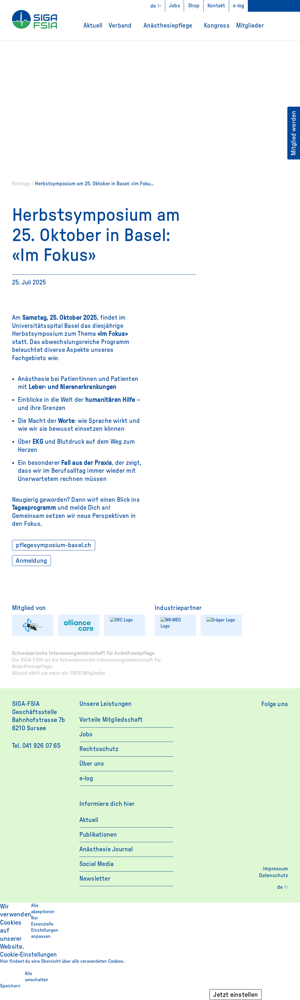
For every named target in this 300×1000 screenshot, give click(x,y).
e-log (238, 5)
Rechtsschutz (99, 749)
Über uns (91, 763)
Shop (194, 5)
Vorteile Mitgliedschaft (111, 719)
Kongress (217, 25)
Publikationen (98, 834)
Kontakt (216, 5)
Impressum (275, 868)
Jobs (174, 5)
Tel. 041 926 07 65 (36, 746)
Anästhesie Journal (106, 849)
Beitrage (21, 183)
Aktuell (92, 25)
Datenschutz (273, 875)
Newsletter (94, 878)
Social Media (96, 864)
